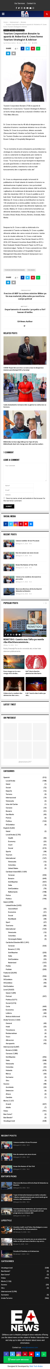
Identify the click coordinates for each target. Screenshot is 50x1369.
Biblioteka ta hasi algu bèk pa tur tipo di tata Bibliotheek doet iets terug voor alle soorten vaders (23, 443)
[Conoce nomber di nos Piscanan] (9, 543)
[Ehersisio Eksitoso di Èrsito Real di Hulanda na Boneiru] (9, 591)
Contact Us (31, 3)
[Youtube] (31, 1354)
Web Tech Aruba (36, 1366)
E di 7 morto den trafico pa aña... (36, 694)
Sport (8, 922)
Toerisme (9, 926)
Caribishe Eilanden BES (14, 942)
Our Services (19, 3)
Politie (8, 966)
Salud (8, 784)
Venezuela (10, 801)
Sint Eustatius (13, 888)
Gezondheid (13, 909)
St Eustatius (10, 825)
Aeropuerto (10, 1043)
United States (13, 868)
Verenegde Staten (15, 939)
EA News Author (10, 43)
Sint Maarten (13, 882)
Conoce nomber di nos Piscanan (27, 540)
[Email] (37, 1354)
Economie (12, 912)
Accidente (9, 1087)
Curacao (11, 875)
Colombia (12, 865)
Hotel (8, 1027)
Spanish (6, 777)
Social (8, 788)
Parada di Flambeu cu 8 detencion (26, 1251)
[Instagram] (18, 1354)
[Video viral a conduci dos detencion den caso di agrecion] (13, 684)
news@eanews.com (30, 1347)
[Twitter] (12, 1354)
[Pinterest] (25, 1354)
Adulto (8, 1107)
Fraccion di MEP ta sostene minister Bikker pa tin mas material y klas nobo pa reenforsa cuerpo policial (25, 296)
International (10, 858)
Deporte (9, 791)
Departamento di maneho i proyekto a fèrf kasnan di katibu (25, 311)
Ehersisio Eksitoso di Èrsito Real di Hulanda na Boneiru (29, 590)
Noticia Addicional (13, 1016)
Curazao (9, 808)
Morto (5, 1101)
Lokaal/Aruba (11, 905)
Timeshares (10, 1030)
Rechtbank (12, 919)
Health (10, 838)
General (9, 1023)
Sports (8, 851)
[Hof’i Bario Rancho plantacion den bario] (36, 662)
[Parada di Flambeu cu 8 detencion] (6, 1254)
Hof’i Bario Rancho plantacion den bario (33, 672)
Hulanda (9, 1070)
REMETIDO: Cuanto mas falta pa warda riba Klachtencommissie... (23, 640)
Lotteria (9, 1013)
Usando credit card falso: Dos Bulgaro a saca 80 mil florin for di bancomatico (30, 1228)
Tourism (9, 855)
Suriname (9, 1077)
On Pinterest (9, 717)
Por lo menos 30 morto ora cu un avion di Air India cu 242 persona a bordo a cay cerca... (29, 1240)
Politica (9, 1000)
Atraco (8, 1094)
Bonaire (6, 30)
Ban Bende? (8, 1118)
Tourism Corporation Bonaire (15, 270)
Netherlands (13, 892)
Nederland (12, 963)
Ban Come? (7, 1114)
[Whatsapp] (43, 1354)
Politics (9, 899)
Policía (8, 818)
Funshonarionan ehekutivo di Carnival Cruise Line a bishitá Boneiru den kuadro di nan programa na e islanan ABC (30, 1210)
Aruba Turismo (9, 1020)
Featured (12, 30)
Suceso (6, 1084)
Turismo (9, 794)
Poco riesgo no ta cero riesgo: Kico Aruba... (11, 672)
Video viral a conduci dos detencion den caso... (12, 694)
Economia (10, 1010)
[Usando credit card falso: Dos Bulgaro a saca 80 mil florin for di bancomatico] (6, 1229)
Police (8, 895)
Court (10, 845)
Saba (10, 885)
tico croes (31, 270)
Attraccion (10, 1040)
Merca (8, 1074)
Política (9, 821)
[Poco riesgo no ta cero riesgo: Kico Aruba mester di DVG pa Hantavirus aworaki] (13, 662)
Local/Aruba (10, 781)
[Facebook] (6, 1354)
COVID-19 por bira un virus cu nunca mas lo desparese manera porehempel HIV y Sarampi (23, 368)
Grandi (8, 1104)
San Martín (10, 814)
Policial (9, 996)
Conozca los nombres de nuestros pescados (28, 578)
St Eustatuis (7, 979)
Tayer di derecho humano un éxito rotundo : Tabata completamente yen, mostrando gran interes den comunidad (30, 1197)
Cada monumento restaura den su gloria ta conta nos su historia (24, 405)
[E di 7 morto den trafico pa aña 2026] (36, 684)
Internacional (20, 30)
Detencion (9, 1091)
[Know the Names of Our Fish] (9, 567)
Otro (7, 1080)
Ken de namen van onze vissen (27, 553)
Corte (8, 1006)
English (6, 828)
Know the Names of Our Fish (26, 565)
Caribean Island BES (13, 872)
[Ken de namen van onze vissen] (9, 555)
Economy (11, 841)
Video (5, 1111)
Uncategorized (9, 1121)
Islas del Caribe (12, 804)
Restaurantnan (11, 1033)
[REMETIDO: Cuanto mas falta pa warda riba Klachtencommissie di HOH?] (25, 622)
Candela (9, 1097)
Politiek (9, 969)
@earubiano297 (25, 762)
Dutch (5, 902)
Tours (8, 1037)
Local (5, 990)
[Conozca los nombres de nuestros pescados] (9, 579)
